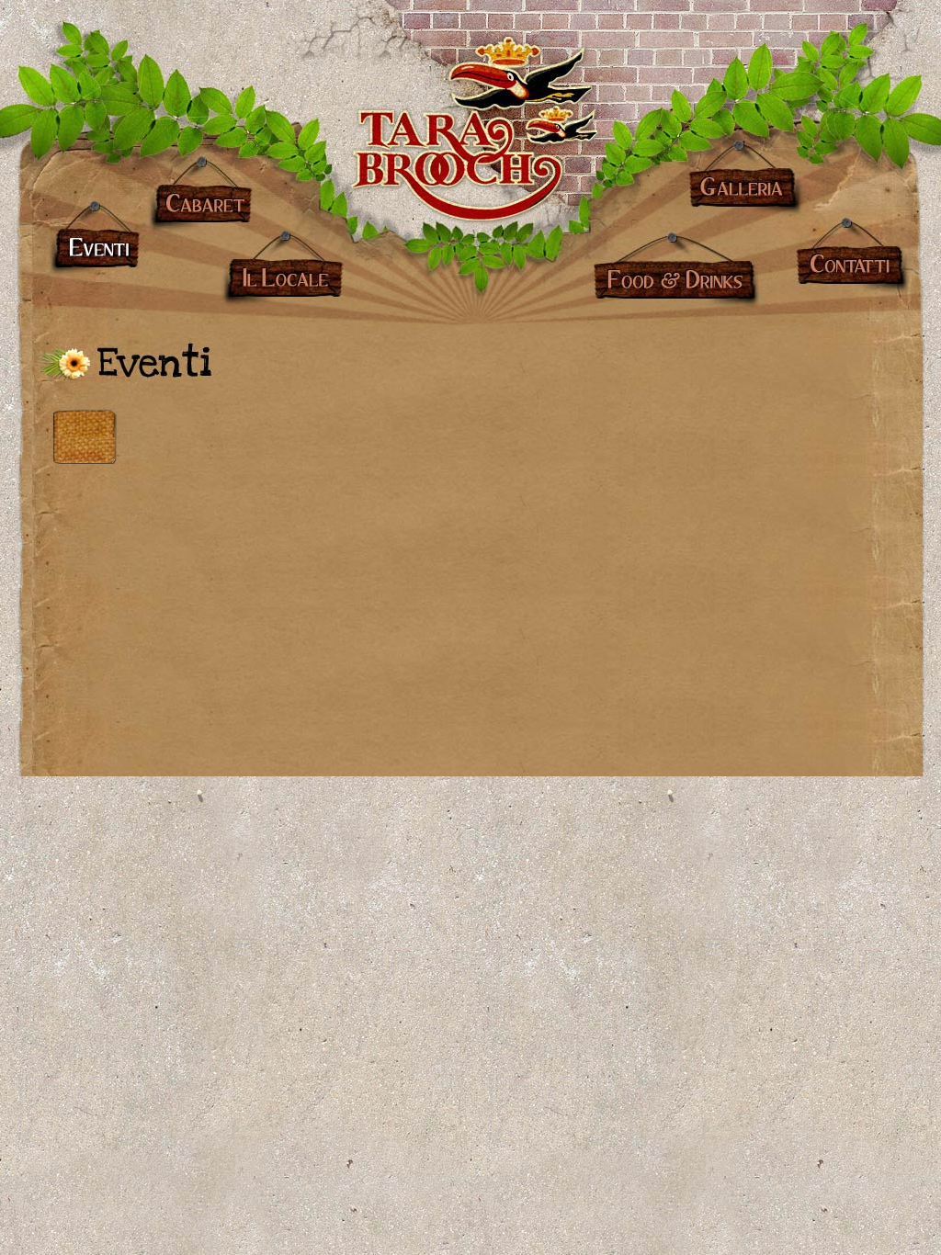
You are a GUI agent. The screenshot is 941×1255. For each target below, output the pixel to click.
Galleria (748, 175)
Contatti (847, 258)
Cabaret (198, 194)
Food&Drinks (674, 270)
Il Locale (284, 270)
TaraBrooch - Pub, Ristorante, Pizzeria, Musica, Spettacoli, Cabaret (470, 115)
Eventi (98, 240)
